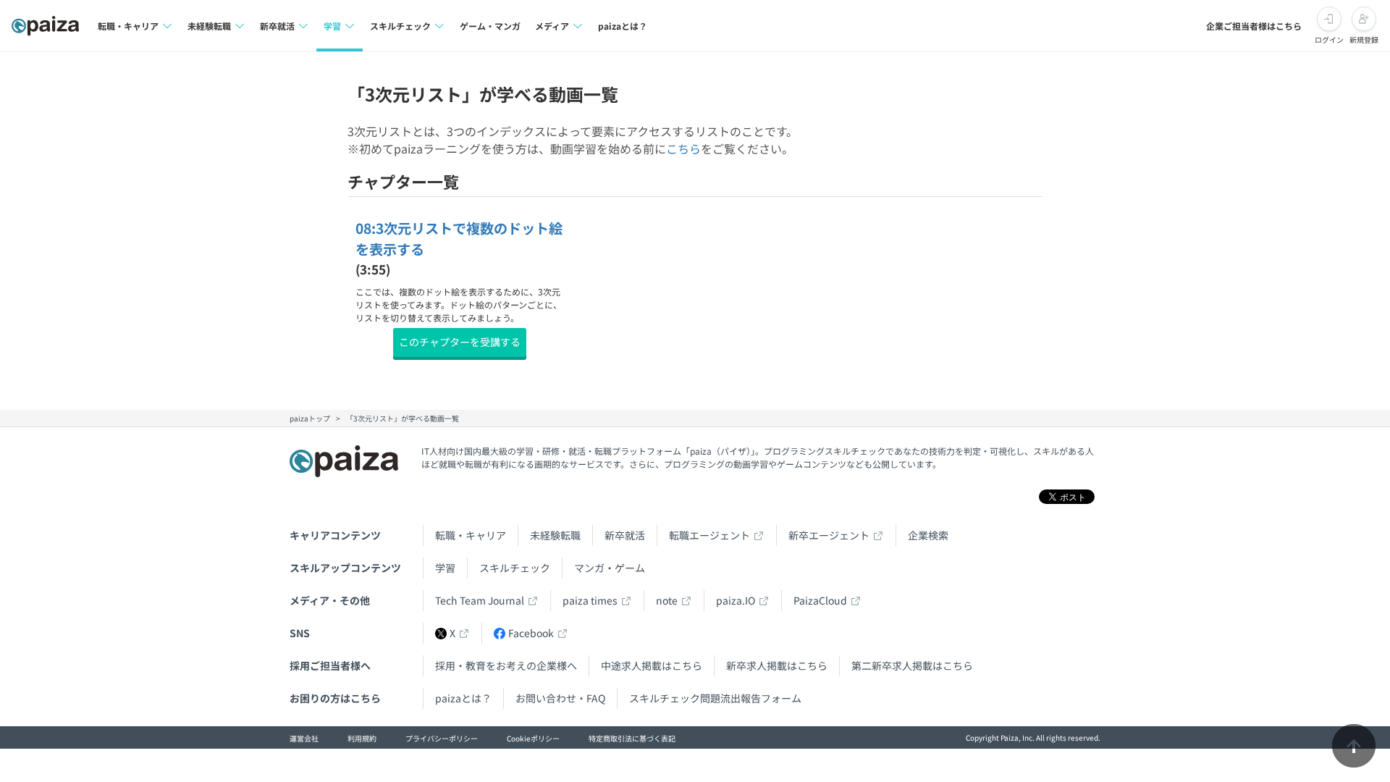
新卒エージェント (828, 535)
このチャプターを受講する (460, 342)
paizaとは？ (622, 26)
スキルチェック (514, 567)
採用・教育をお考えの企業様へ (506, 665)
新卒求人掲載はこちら (776, 665)
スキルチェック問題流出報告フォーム (715, 698)
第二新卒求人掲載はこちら (912, 665)
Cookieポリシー (533, 738)
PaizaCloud (820, 600)
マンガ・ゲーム (609, 567)
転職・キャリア (470, 535)
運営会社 (304, 738)
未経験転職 (555, 535)
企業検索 (928, 535)
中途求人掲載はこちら (651, 665)
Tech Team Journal (479, 600)
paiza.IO (735, 600)
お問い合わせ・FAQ (560, 698)
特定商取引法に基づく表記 (632, 738)
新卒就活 (625, 535)
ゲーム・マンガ (490, 26)
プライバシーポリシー (441, 738)
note (667, 600)
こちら (683, 148)
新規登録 (1363, 39)
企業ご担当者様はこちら (1254, 26)
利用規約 (362, 738)
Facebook (531, 633)
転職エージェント (709, 535)
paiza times (590, 600)
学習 (445, 567)
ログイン (1329, 39)
